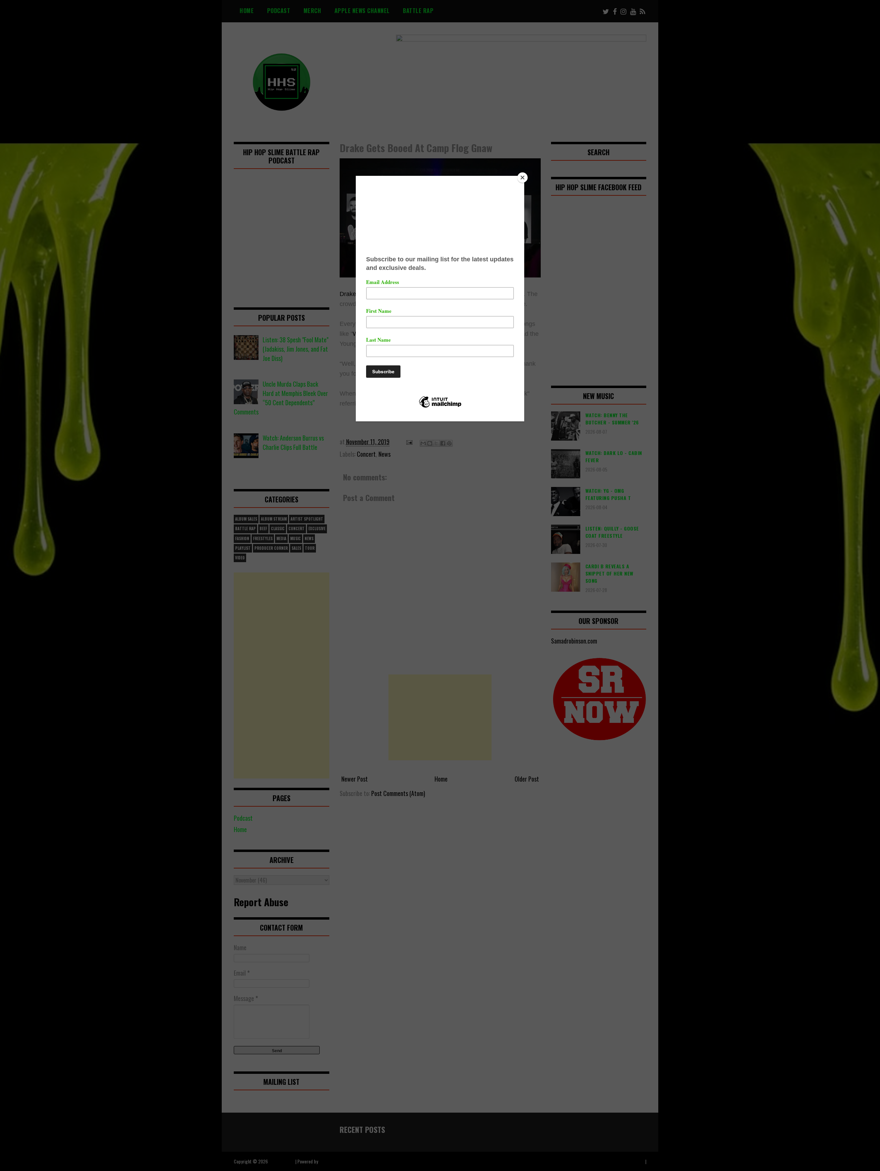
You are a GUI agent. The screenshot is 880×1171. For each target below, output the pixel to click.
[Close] (522, 177)
